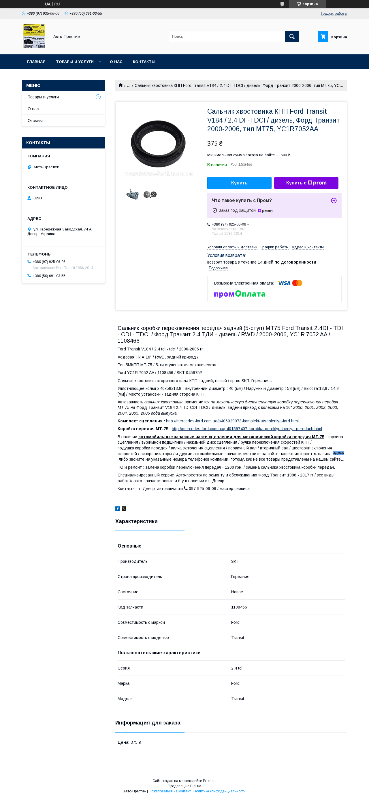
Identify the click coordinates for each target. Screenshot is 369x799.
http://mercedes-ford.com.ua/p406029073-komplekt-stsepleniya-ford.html (232, 421)
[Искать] (292, 36)
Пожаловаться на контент (170, 791)
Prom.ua (209, 781)
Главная (36, 62)
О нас (116, 62)
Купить (239, 182)
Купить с (296, 182)
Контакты (144, 62)
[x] (124, 509)
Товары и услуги (75, 62)
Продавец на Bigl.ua (184, 786)
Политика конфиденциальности (219, 791)
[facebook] (117, 509)
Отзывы (35, 120)
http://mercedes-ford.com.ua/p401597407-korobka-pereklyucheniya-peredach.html (247, 428)
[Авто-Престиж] (34, 47)
